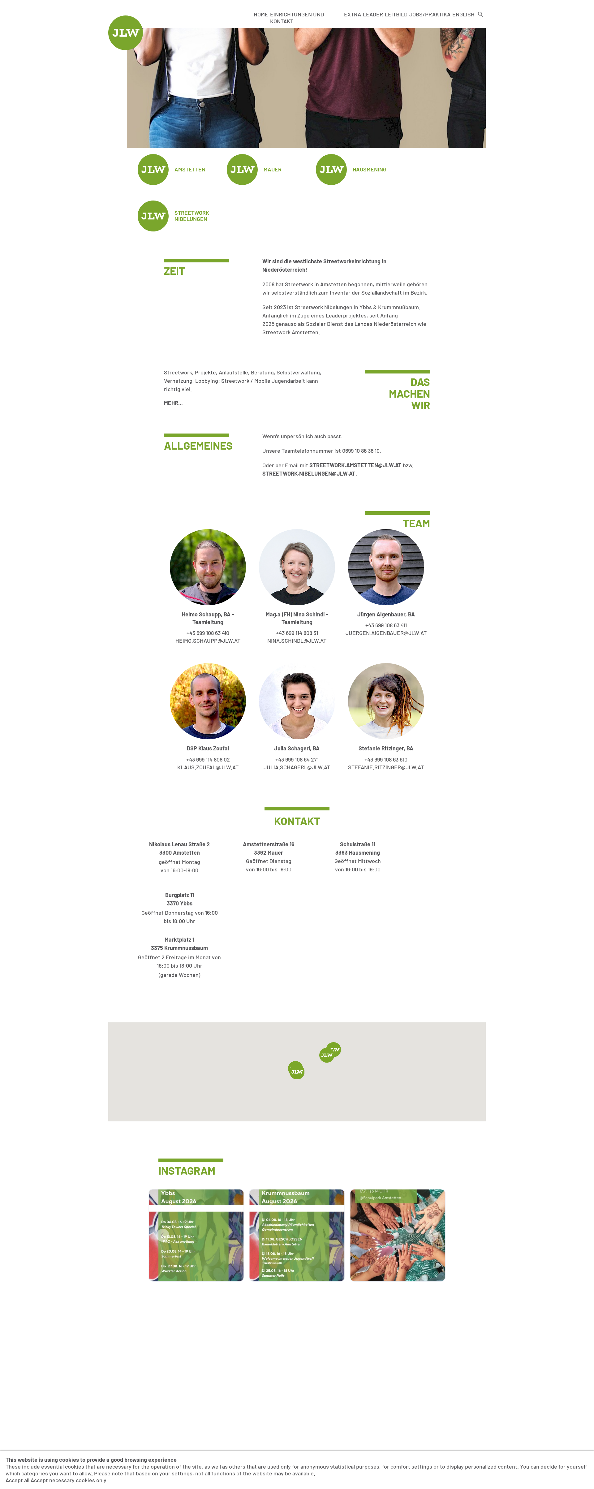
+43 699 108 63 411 (386, 625)
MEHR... (173, 402)
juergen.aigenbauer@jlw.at (386, 632)
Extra (352, 14)
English (463, 14)
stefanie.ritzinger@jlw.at (386, 767)
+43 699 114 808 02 (208, 759)
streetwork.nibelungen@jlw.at (308, 473)
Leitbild (396, 14)
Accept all (17, 1480)
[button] (326, 1055)
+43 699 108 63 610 (385, 759)
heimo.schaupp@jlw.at (207, 640)
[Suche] (481, 17)
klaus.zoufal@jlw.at (208, 767)
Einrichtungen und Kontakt (297, 17)
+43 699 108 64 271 (297, 759)
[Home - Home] (125, 48)
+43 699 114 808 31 (297, 632)
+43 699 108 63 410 (208, 632)
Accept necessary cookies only (68, 1480)
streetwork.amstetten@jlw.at (355, 465)
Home (261, 14)
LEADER (373, 14)
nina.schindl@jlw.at (296, 640)
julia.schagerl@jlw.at (297, 767)
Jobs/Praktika (429, 14)
